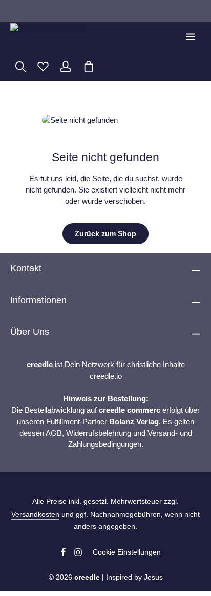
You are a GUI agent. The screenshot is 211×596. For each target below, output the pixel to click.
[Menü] (190, 37)
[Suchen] (20, 66)
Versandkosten (35, 514)
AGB (54, 433)
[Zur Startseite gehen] (48, 37)
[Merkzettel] (43, 66)
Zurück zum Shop (105, 233)
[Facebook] (64, 554)
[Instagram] (78, 554)
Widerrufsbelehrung (98, 433)
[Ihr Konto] (65, 66)
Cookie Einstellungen (127, 552)
